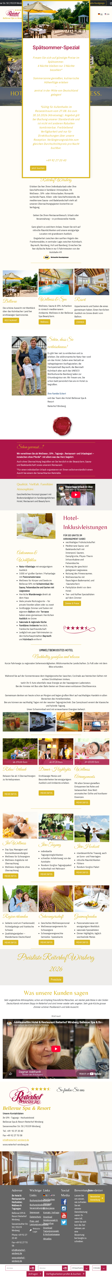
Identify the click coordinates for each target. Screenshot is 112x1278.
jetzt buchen (38, 168)
